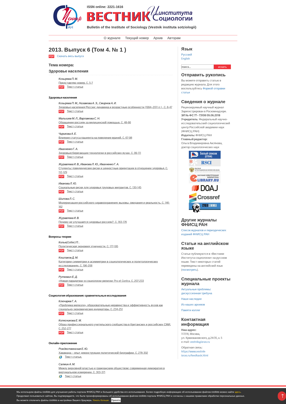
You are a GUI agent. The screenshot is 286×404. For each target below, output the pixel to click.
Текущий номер (137, 38)
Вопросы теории (60, 236)
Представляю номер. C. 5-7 (76, 83)
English (185, 58)
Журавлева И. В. (69, 164)
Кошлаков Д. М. (68, 257)
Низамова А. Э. (88, 103)
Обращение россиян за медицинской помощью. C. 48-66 (95, 122)
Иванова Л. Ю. (89, 164)
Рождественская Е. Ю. (73, 349)
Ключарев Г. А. (68, 301)
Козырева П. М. (68, 79)
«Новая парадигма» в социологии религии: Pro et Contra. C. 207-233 (101, 281)
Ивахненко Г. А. (68, 149)
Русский (186, 54)
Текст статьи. (73, 357)
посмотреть (189, 269)
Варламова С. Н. (89, 118)
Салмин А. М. (67, 364)
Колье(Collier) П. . (69, 242)
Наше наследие (191, 299)
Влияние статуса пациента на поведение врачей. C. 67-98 (95, 137)
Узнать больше (101, 400)
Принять (115, 400)
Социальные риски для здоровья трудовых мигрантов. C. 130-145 (100, 187)
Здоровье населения (63, 97)
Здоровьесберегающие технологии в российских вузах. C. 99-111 (100, 153)
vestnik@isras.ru (200, 342)
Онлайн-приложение (63, 343)
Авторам (174, 38)
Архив (158, 38)
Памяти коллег (190, 310)
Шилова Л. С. (67, 199)
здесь (238, 391)
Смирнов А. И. (108, 103)
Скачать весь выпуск (70, 56)
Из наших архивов (193, 304)
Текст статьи (75, 87)
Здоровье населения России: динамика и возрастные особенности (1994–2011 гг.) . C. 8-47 (115, 107)
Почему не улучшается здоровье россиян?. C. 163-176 (93, 222)
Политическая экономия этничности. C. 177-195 (88, 246)
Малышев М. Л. (68, 118)
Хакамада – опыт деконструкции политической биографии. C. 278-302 (103, 353)
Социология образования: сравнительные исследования (87, 295)
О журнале (112, 38)
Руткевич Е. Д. (68, 277)
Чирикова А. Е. (68, 133)
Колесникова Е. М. (70, 320)
